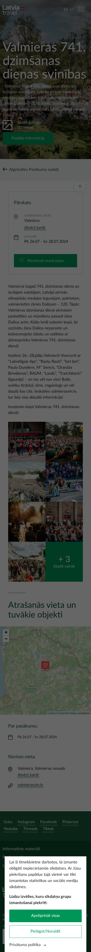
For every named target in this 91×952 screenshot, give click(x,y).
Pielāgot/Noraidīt (45, 931)
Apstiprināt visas (45, 916)
